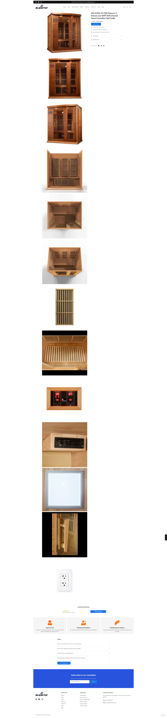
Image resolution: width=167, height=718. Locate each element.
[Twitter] (36, 2)
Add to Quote (96, 24)
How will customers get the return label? (69, 648)
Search (62, 699)
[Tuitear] (101, 46)
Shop (69, 7)
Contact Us (93, 7)
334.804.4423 (109, 700)
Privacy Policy (83, 695)
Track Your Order (83, 705)
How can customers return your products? (69, 644)
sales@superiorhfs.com (111, 702)
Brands (81, 7)
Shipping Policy (83, 701)
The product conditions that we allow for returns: (71, 658)
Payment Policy (83, 703)
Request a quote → (91, 2)
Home (64, 7)
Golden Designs (99, 21)
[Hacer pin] (103, 46)
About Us (87, 7)
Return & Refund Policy (85, 699)
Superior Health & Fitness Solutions (44, 714)
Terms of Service (83, 697)
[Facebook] (38, 2)
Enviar (93, 681)
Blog (103, 7)
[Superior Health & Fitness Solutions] (41, 7)
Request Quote (75, 7)
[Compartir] (98, 46)
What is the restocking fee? (65, 653)
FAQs (99, 7)
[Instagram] (41, 2)
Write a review (98, 611)
